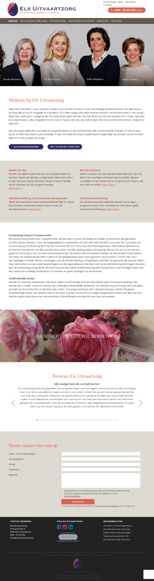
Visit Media (86, 577)
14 (62, 420)
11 (56, 420)
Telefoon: (14, 469)
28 (89, 420)
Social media (109, 1)
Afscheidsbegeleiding (82, 555)
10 (54, 420)
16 (66, 420)
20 (74, 420)
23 (79, 420)
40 (113, 420)
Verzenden (78, 501)
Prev (12, 403)
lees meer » (15, 188)
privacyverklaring (72, 496)
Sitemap (96, 577)
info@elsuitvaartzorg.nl (22, 537)
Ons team (116, 21)
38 (109, 420)
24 (81, 420)
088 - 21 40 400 (17, 534)
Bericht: (13, 475)
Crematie (47, 555)
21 (76, 420)
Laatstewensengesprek (26, 146)
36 (105, 420)
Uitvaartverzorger (102, 552)
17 (68, 420)
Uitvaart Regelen (66, 552)
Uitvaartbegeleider (49, 552)
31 (95, 420)
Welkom (12, 21)
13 (60, 420)
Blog (120, 1)
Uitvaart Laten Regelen (28, 552)
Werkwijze (102, 21)
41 (115, 420)
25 (83, 420)
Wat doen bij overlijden (33, 21)
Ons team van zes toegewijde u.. (118, 525)
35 (103, 420)
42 (117, 420)
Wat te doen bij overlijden (64, 146)
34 (101, 420)
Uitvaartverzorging (84, 552)
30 (93, 420)
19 (72, 420)
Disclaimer (68, 571)
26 (85, 420)
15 (64, 420)
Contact (107, 4)
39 (111, 420)
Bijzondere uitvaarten (81, 21)
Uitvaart (12, 552)
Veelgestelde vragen (19, 27)
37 (107, 420)
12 (58, 420)
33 (99, 420)
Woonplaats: (16, 459)
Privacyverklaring (82, 571)
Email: (12, 464)
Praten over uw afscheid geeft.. (117, 532)
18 (70, 420)
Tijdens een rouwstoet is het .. (116, 536)
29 (91, 420)
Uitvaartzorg (58, 21)
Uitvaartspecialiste (103, 555)
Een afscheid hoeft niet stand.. (117, 539)
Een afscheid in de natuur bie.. (117, 529)
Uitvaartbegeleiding (62, 555)
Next (142, 403)
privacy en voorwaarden (109, 506)
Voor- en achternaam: (22, 454)
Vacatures (130, 1)
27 (87, 420)
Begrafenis (138, 552)
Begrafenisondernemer (122, 552)
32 (97, 420)
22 (78, 420)
